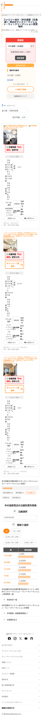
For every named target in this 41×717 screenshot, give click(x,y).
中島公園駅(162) (8, 493)
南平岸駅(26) (16, 498)
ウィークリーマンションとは (12, 656)
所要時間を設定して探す (21, 52)
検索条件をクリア (20, 96)
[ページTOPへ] (37, 713)
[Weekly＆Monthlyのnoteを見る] (31, 638)
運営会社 (5, 679)
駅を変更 (10, 80)
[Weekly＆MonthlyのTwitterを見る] (20, 638)
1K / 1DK (16, 531)
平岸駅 (6, 576)
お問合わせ (30, 218)
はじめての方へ (7, 645)
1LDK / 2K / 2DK (12, 536)
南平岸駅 (7, 582)
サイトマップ (6, 691)
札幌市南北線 (7, 488)
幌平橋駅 (7, 562)
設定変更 (20, 58)
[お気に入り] (14, 132)
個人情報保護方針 (8, 685)
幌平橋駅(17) (20, 493)
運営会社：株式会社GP (11, 223)
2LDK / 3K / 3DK (12, 542)
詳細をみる (12, 218)
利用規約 (5, 696)
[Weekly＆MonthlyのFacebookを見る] (9, 638)
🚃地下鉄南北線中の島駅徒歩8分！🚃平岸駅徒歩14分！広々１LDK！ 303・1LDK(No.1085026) (20, 127)
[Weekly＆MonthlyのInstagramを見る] (15, 638)
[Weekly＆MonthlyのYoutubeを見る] (25, 638)
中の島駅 (7, 569)
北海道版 (4, 5)
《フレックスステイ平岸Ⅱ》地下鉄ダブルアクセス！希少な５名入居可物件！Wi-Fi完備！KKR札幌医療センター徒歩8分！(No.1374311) (20, 358)
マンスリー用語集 (8, 673)
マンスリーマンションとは (11, 651)
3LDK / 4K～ (29, 542)
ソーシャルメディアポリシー (12, 702)
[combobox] (18, 46)
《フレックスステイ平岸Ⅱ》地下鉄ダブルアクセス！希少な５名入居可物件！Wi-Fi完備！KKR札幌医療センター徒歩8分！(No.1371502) (20, 234)
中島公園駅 (8, 555)
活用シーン (6, 668)
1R (6, 531)
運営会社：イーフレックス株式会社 (15, 347)
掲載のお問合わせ (8, 708)
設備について (6, 662)
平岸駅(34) (6, 498)
